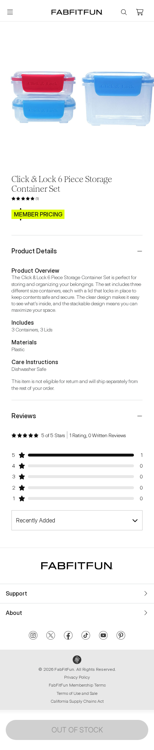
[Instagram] (33, 636)
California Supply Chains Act (77, 701)
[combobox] (77, 520)
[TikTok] (85, 636)
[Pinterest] (120, 636)
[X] (50, 636)
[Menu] (10, 12)
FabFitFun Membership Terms (77, 685)
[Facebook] (68, 636)
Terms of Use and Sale (77, 693)
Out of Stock (77, 730)
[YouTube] (103, 636)
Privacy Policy (77, 677)
